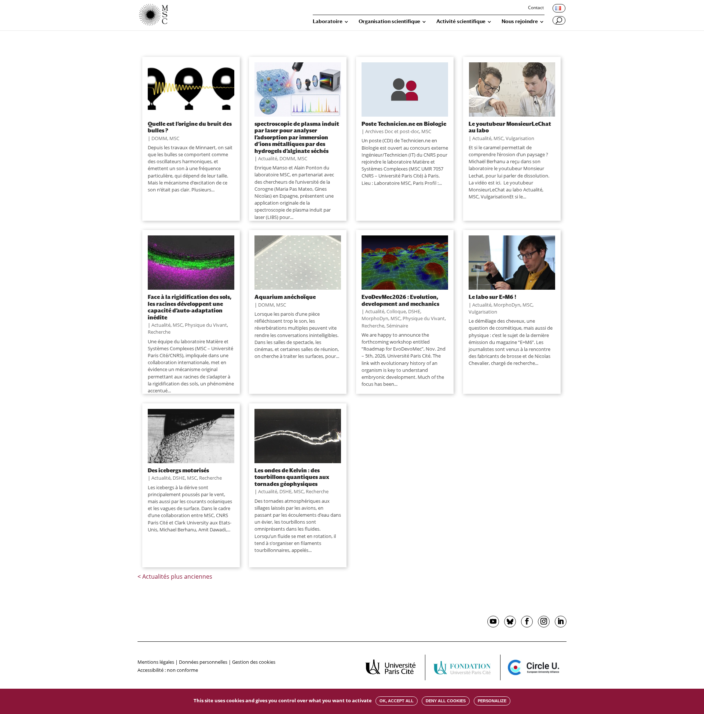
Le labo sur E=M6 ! (492, 296)
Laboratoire (327, 21)
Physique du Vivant (206, 325)
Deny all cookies (446, 701)
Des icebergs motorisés (178, 470)
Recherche (159, 332)
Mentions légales (156, 662)
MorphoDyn (375, 318)
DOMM (159, 138)
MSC (174, 138)
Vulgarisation (520, 138)
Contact (536, 8)
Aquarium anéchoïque (285, 296)
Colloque (396, 311)
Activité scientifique (460, 21)
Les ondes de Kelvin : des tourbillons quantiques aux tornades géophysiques (291, 477)
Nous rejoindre (520, 21)
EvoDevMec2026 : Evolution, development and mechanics (400, 300)
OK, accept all (397, 701)
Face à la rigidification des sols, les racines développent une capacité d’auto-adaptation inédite (189, 306)
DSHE (414, 311)
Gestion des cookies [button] (253, 662)
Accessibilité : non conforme (168, 670)
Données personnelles (203, 662)
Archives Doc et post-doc (392, 131)
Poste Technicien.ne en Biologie (404, 123)
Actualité (267, 158)
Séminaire (397, 325)
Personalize (492, 701)
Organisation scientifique (389, 21)
